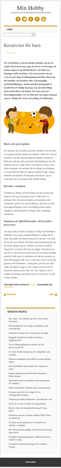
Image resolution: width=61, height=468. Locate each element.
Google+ (30, 19)
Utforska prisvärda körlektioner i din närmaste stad (30, 399)
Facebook (18, 19)
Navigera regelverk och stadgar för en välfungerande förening (24, 393)
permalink (8, 286)
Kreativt (32, 284)
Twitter (24, 19)
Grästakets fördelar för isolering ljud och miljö (28, 333)
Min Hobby (30, 8)
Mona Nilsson (11, 52)
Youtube (43, 19)
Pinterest (37, 19)
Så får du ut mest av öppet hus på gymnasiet (27, 403)
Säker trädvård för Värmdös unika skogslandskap (29, 387)
